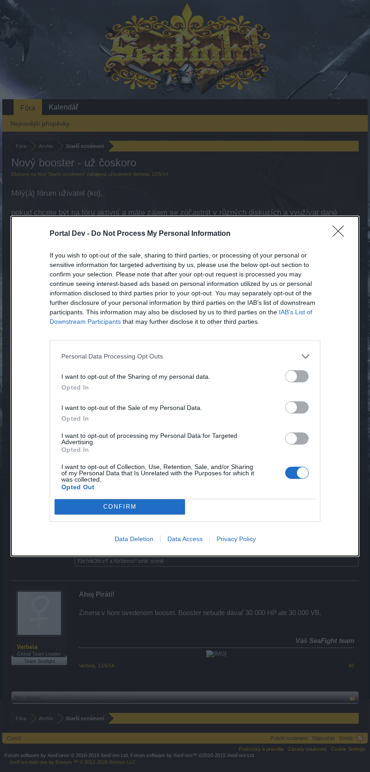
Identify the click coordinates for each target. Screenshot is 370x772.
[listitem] (185, 356)
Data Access (185, 538)
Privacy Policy (236, 538)
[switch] (297, 376)
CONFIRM (120, 506)
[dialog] (185, 386)
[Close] (341, 234)
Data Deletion (134, 538)
